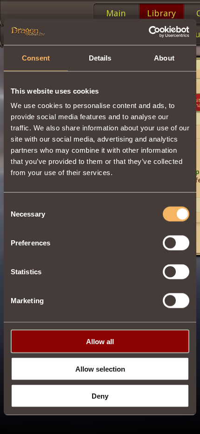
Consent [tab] (36, 57)
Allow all (100, 342)
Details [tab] (100, 57)
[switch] (176, 243)
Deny (100, 396)
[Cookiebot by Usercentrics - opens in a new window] (148, 32)
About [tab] (164, 57)
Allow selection (100, 369)
